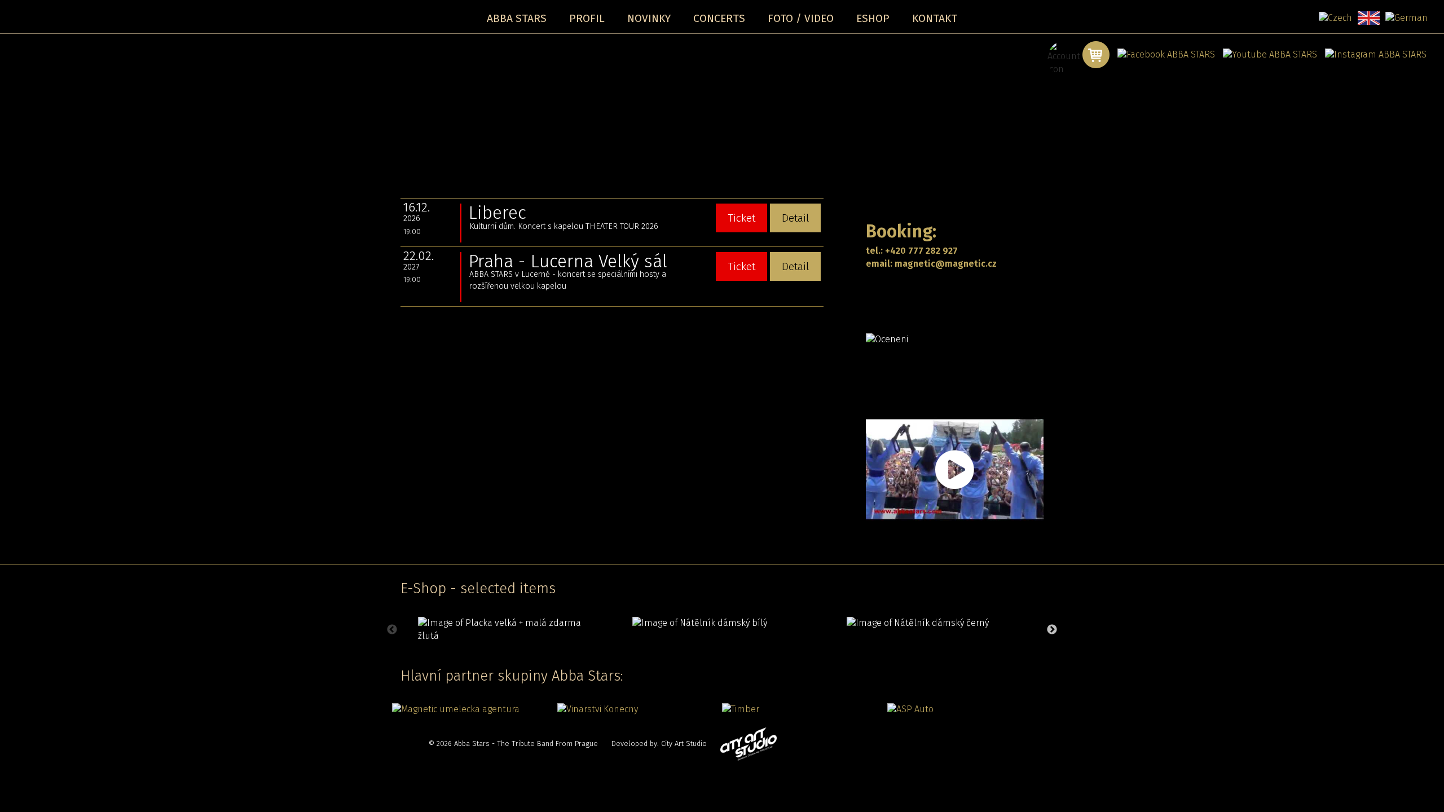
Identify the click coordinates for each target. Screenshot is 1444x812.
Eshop (873, 18)
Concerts (719, 18)
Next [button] (1052, 630)
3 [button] (730, 651)
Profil (587, 18)
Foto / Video (801, 18)
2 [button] (713, 651)
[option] (507, 629)
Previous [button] (392, 630)
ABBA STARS (517, 18)
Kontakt (934, 18)
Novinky (649, 18)
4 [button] (747, 651)
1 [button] (696, 651)
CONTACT (892, 291)
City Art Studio (684, 743)
